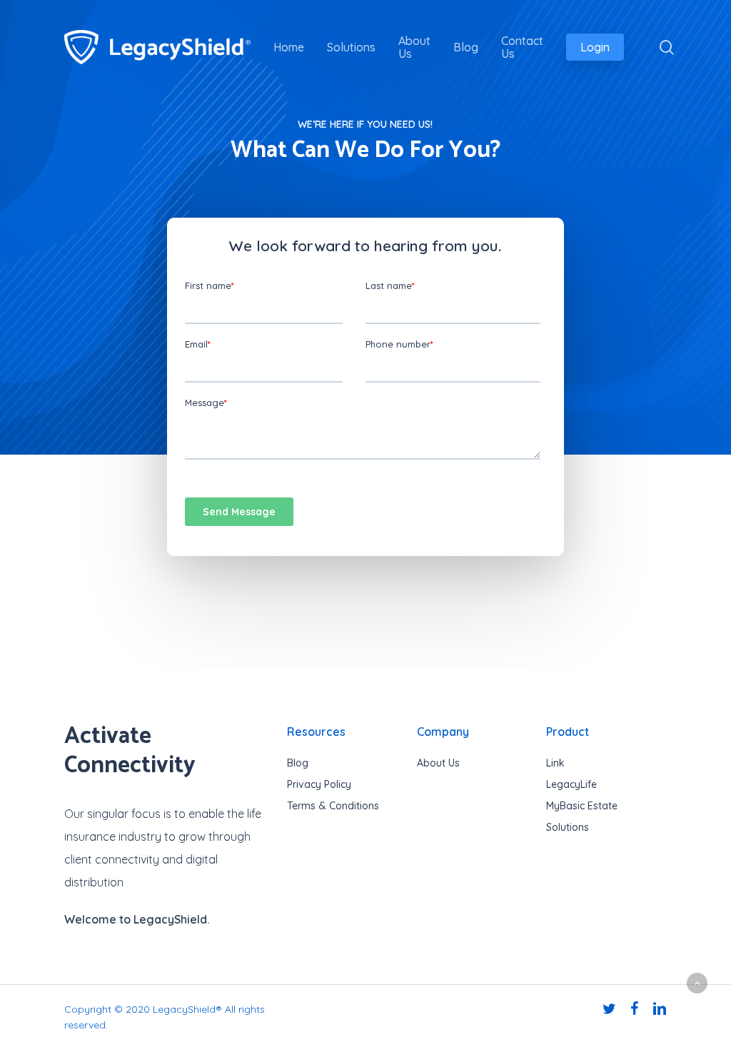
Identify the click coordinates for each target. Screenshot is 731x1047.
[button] (697, 983)
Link (555, 763)
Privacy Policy (319, 784)
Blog (297, 763)
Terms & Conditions (333, 805)
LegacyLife (571, 784)
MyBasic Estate (581, 805)
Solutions (567, 827)
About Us (438, 763)
